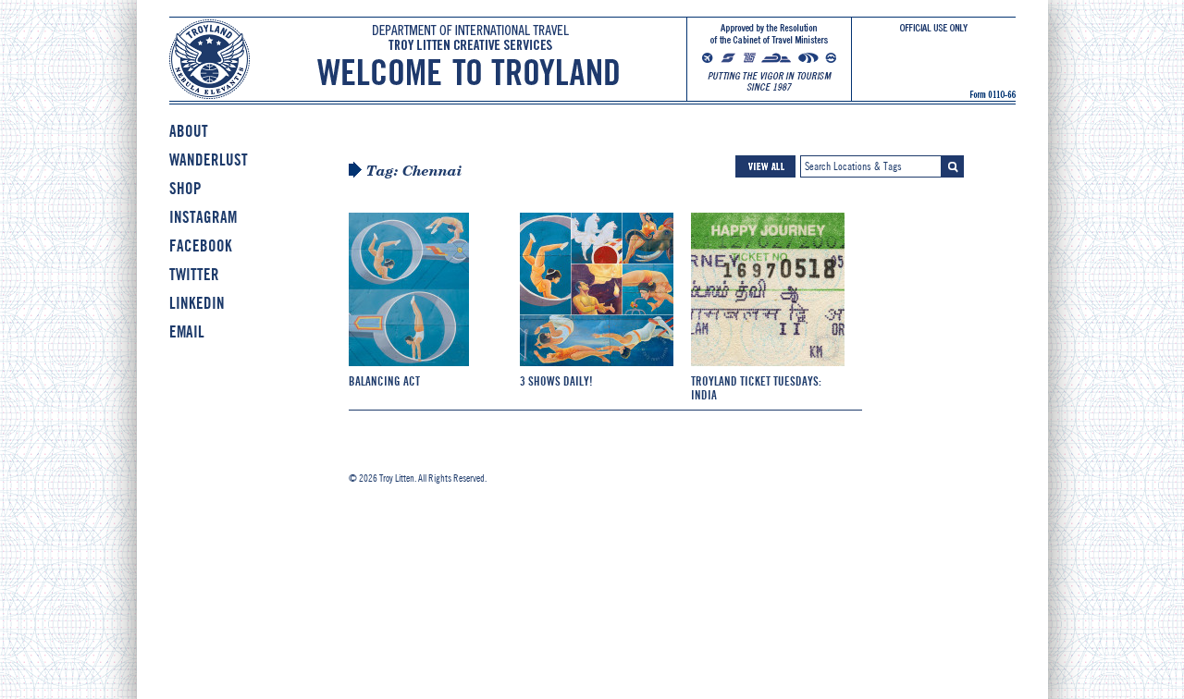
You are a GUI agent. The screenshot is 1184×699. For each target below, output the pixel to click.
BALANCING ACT (384, 381)
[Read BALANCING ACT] (425, 363)
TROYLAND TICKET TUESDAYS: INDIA (756, 388)
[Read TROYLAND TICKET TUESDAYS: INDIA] (768, 363)
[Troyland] (592, 73)
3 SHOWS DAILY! (556, 381)
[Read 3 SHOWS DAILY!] (596, 363)
